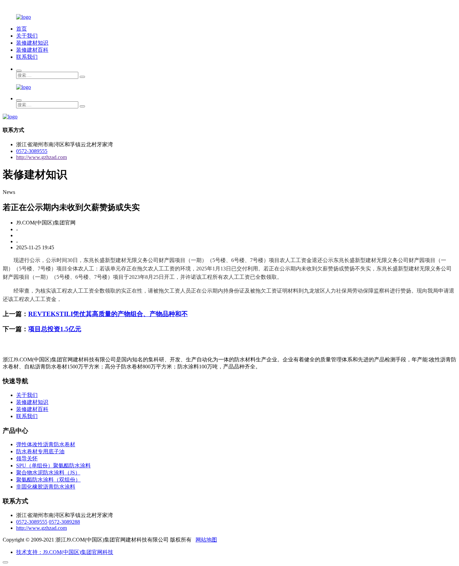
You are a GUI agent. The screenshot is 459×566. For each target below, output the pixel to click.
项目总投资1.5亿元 (54, 328)
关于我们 (27, 36)
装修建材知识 (32, 43)
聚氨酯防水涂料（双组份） (48, 479)
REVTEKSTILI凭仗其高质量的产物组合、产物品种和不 (108, 313)
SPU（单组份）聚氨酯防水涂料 (53, 465)
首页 (21, 29)
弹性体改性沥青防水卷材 (45, 444)
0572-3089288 (64, 522)
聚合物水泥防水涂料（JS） (48, 472)
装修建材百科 (32, 50)
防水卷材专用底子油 (40, 451)
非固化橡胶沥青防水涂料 (45, 487)
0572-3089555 (31, 151)
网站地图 (206, 540)
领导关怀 (27, 458)
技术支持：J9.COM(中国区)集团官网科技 (64, 552)
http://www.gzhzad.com (41, 157)
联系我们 (27, 57)
